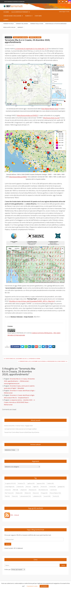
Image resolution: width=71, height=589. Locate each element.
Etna (28, 486)
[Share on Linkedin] (29, 346)
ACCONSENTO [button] (44, 586)
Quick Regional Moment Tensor (49, 109)
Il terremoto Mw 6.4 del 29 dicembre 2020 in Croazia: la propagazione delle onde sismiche (42, 361)
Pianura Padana (55, 493)
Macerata (32, 490)
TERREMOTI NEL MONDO (22, 23)
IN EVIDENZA (8, 37)
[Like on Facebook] (46, 346)
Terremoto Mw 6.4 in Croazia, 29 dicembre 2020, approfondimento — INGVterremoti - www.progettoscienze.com (19, 381)
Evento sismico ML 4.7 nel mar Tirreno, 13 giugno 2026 (18, 426)
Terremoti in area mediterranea (20, 37)
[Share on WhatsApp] (26, 346)
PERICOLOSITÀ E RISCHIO (9, 27)
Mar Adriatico (43, 490)
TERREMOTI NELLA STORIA (36, 23)
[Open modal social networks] (53, 346)
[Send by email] (32, 346)
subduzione (37, 496)
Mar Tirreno (9, 493)
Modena (19, 493)
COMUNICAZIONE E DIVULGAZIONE (12, 16)
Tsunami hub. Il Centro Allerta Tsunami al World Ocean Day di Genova (21, 432)
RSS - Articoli (14, 515)
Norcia (36, 493)
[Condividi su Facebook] (16, 346)
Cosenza (20, 486)
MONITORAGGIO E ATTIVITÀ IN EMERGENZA (55, 23)
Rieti (7, 496)
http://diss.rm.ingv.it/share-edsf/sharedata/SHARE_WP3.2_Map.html (31, 301)
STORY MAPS (38, 16)
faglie (35, 486)
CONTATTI (5, 20)
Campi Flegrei (9, 486)
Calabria (50, 483)
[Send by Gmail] (36, 346)
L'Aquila (24, 490)
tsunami (47, 496)
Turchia (56, 496)
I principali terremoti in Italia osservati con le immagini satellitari (20, 429)
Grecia (8, 490)
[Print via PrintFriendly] (39, 346)
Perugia (44, 493)
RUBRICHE (28, 16)
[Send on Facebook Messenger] (50, 346)
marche (53, 490)
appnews (41, 483)
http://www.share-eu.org (51, 118)
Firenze (52, 486)
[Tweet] (22, 346)
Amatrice (21, 483)
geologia (61, 486)
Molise (28, 493)
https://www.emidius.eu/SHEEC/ (27, 115)
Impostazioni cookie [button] (32, 586)
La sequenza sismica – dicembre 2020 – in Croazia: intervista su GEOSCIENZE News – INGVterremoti (19, 402)
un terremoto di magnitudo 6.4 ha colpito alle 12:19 (31, 48)
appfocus (31, 483)
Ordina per (7, 569)
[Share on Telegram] (43, 346)
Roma (15, 496)
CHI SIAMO (6, 12)
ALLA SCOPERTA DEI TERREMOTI (20, 12)
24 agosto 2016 (10, 483)
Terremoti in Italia (8, 23)
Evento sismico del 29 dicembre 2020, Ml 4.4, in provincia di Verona (22, 358)
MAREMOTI (20, 27)
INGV (15, 490)
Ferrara (44, 486)
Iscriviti (8, 544)
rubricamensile (25, 496)
